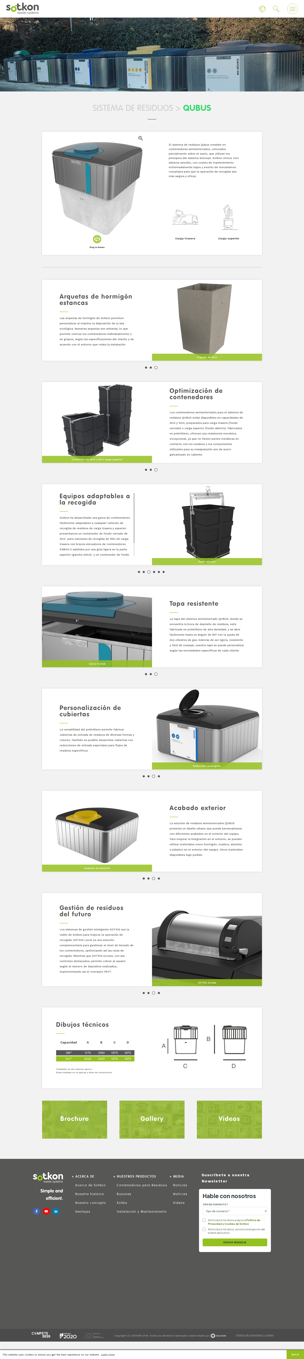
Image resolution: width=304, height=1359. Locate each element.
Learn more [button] (108, 1354)
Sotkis (122, 1203)
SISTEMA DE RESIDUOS (133, 108)
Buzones (124, 1194)
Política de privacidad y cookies (255, 1335)
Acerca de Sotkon (90, 1185)
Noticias (180, 1185)
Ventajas (82, 1212)
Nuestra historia (89, 1194)
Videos (179, 1203)
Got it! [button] (295, 1354)
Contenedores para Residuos (142, 1185)
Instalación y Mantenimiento (142, 1212)
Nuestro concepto (90, 1203)
